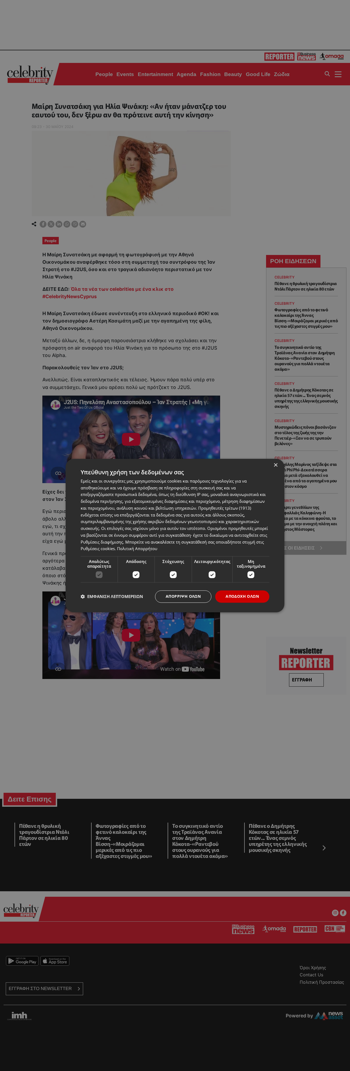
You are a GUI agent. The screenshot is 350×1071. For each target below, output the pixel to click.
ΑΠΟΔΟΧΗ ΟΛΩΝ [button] (242, 596)
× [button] (275, 465)
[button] (112, 597)
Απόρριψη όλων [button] (183, 596)
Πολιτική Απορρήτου (137, 549)
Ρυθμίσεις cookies (98, 549)
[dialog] (175, 535)
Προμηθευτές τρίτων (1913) (224, 508)
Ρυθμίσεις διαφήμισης (102, 542)
